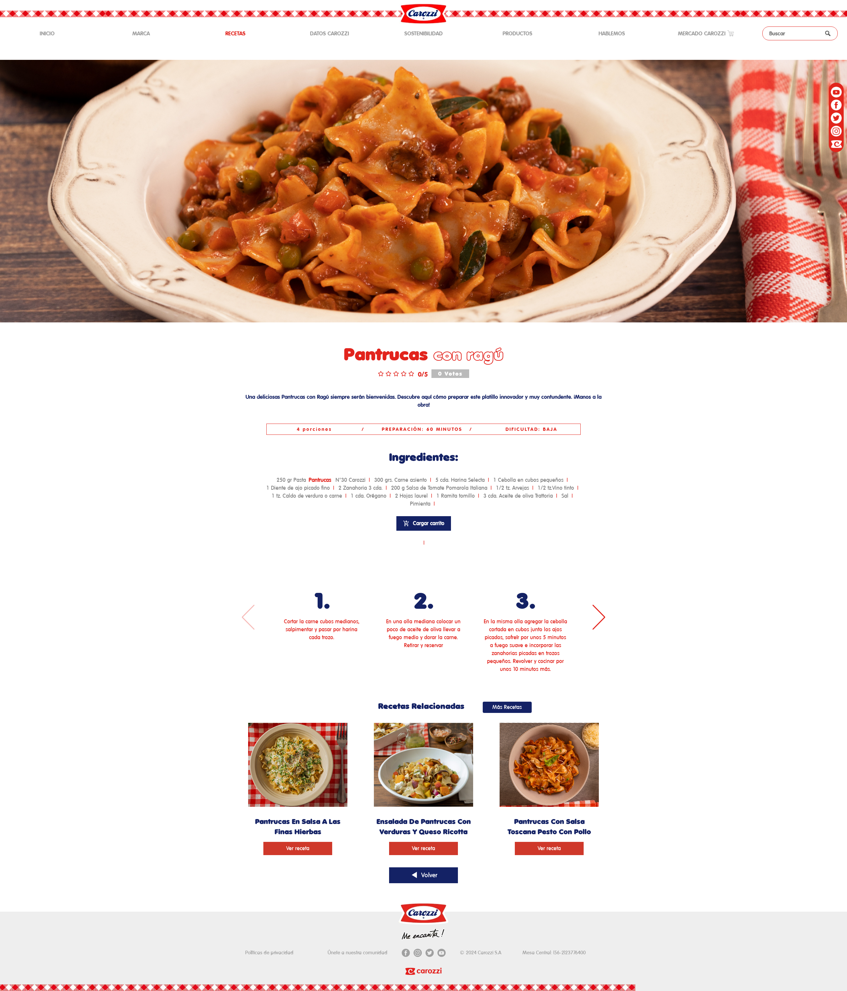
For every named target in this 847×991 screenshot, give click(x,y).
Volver (428, 875)
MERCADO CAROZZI (702, 33)
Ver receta (297, 848)
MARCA (141, 33)
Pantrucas (320, 480)
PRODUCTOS (517, 33)
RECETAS (235, 33)
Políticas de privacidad (269, 952)
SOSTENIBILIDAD (423, 33)
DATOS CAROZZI (329, 33)
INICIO (57, 33)
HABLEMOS (612, 33)
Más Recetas (507, 707)
